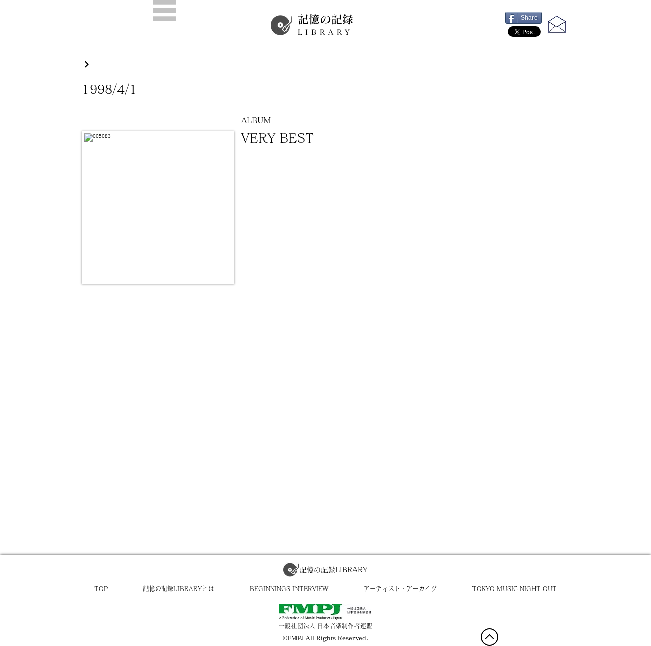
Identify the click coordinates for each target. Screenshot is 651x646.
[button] (164, 10)
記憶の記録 (325, 25)
